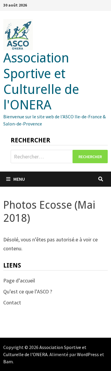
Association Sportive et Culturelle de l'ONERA (41, 81)
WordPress (88, 354)
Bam (8, 361)
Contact (12, 302)
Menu (19, 179)
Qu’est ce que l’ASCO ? (27, 291)
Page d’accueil (19, 280)
